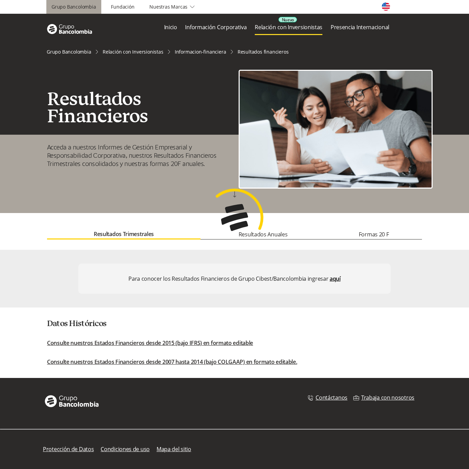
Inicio (170, 27)
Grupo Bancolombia (74, 6)
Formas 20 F (374, 234)
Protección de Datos (68, 449)
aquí (335, 278)
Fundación (122, 6)
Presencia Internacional (360, 27)
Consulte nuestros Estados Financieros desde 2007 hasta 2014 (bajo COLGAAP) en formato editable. (172, 362)
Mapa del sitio (174, 449)
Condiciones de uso (125, 449)
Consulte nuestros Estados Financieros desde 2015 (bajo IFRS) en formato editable (150, 343)
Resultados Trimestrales (124, 234)
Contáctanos (331, 397)
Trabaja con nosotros (387, 397)
